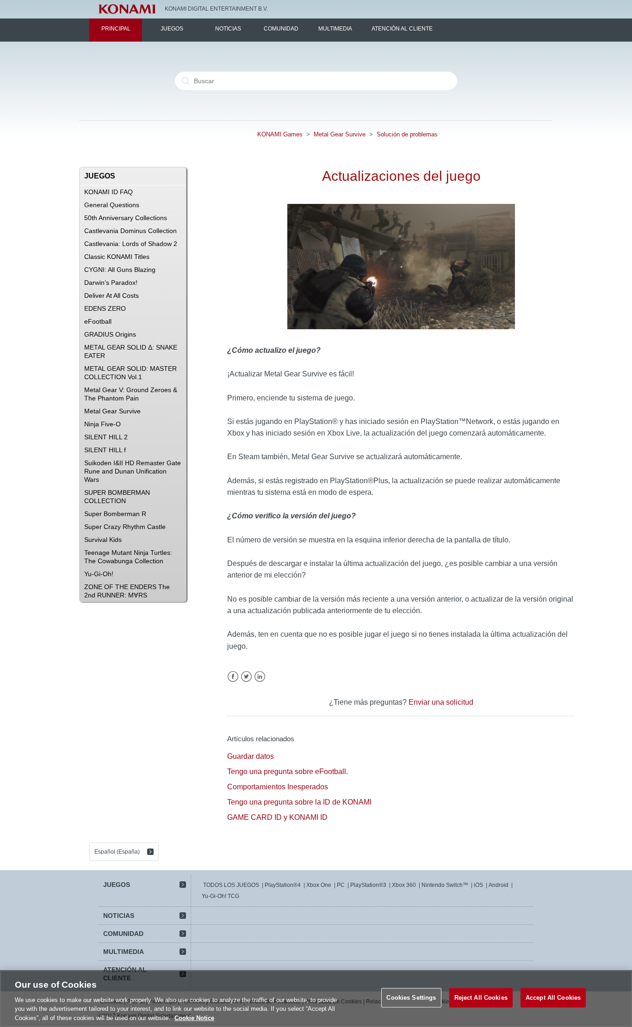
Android (498, 885)
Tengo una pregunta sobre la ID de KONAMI (299, 802)
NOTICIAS (228, 28)
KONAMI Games (280, 134)
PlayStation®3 (368, 885)
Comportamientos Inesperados (277, 787)
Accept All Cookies (553, 997)
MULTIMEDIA (335, 28)
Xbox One (318, 885)
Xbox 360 (404, 885)
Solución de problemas (407, 134)
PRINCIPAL (115, 28)
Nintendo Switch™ (444, 885)
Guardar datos (250, 756)
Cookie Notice (194, 1017)
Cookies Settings (411, 997)
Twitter (246, 677)
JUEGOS (172, 28)
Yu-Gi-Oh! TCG (220, 896)
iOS (478, 885)
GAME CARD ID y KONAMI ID (277, 817)
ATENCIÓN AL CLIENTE (402, 28)
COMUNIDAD (281, 28)
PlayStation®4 (283, 885)
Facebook (233, 677)
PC (341, 885)
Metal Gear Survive (340, 134)
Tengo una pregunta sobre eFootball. (287, 771)
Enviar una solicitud (441, 702)
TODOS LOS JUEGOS (231, 885)
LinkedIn (260, 677)
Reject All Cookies (481, 997)
